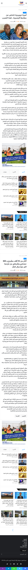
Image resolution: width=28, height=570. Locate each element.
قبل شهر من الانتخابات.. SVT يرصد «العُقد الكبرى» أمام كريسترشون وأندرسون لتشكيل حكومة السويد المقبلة (21, 226)
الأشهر (23, 172)
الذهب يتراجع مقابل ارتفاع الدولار (10, 196)
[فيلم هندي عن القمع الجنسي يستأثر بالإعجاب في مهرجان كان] (22, 178)
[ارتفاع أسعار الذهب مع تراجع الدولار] (22, 191)
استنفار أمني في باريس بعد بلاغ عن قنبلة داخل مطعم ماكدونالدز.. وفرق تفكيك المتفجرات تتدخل (21, 244)
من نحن (25, 542)
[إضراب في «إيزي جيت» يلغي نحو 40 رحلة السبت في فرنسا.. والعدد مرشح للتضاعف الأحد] (7, 217)
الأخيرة (14, 172)
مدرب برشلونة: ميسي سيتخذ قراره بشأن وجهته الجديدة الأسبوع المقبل (10, 184)
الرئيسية (24, 9)
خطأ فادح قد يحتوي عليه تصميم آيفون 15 (10, 203)
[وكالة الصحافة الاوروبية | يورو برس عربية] (21, 3)
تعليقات (5, 172)
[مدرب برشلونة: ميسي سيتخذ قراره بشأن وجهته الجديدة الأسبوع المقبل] (22, 185)
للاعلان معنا (24, 545)
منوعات (19, 9)
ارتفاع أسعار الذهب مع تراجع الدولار (10, 189)
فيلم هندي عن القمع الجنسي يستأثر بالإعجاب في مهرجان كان (10, 177)
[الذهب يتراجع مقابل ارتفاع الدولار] (22, 198)
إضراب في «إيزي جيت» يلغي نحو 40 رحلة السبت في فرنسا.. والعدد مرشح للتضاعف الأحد (7, 225)
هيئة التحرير (24, 540)
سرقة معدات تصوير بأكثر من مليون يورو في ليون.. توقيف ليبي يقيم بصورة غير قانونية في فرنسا (7, 244)
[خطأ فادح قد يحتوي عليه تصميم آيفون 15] (22, 204)
